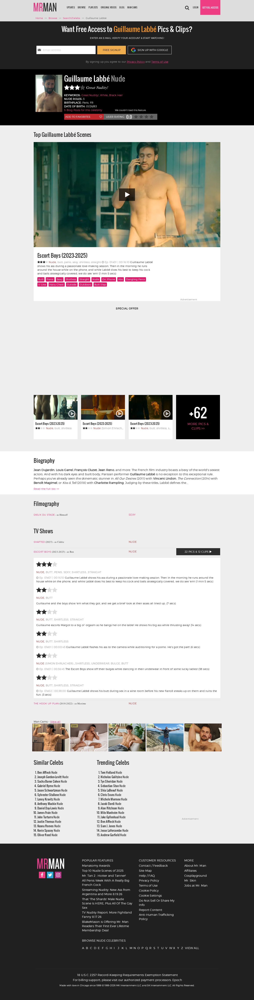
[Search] (187, 7)
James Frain (47, 812)
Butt (41, 279)
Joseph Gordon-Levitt (52, 777)
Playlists (93, 7)
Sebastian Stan (113, 786)
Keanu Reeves (48, 826)
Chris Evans (111, 794)
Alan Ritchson (112, 808)
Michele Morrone (114, 799)
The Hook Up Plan (46, 703)
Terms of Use (159, 61)
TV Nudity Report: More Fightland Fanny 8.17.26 (107, 915)
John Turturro (48, 817)
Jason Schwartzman (52, 790)
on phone (108, 279)
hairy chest (56, 284)
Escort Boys (42, 551)
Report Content (150, 910)
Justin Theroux (49, 821)
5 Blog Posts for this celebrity (83, 110)
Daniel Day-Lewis (50, 808)
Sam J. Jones (111, 826)
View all (55, 721)
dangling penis (135, 279)
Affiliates (190, 870)
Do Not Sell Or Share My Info (157, 903)
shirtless (71, 279)
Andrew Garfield (113, 835)
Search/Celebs (71, 18)
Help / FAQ (147, 875)
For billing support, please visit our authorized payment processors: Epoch (127, 980)
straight (84, 279)
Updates (71, 7)
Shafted (39, 541)
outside (72, 284)
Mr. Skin (190, 880)
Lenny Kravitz (48, 799)
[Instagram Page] (58, 875)
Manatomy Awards (96, 865)
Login (195, 7)
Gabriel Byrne (48, 786)
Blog (121, 7)
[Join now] (210, 7)
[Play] (127, 194)
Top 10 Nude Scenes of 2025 (103, 870)
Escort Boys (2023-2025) (62, 255)
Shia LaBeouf (112, 790)
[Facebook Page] (42, 875)
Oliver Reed (47, 835)
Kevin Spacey (48, 830)
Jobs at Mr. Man (196, 885)
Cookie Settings (150, 895)
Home (39, 18)
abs (120, 279)
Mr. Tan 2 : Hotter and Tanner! (104, 875)
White (104, 95)
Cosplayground (195, 875)
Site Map (145, 870)
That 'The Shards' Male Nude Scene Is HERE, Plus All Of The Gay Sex (107, 903)
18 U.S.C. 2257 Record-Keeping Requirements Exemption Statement (127, 975)
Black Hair (116, 95)
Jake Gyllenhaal (113, 817)
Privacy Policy (136, 61)
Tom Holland (111, 772)
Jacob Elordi (111, 803)
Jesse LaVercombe (114, 830)
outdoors (85, 284)
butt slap (100, 284)
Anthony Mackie (50, 803)
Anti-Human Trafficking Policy (156, 917)
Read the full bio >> (46, 488)
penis (50, 279)
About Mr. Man (195, 865)
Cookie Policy (149, 890)
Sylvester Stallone (51, 794)
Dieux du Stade (44, 514)
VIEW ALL (186, 948)
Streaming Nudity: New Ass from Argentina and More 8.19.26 (106, 892)
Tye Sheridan (112, 781)
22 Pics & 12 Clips (197, 551)
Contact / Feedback (153, 865)
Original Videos (109, 7)
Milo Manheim (112, 812)
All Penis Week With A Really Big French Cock (105, 883)
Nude (95, 279)
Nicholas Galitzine (115, 777)
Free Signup (111, 50)
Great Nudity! (90, 95)
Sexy (59, 279)
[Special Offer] (127, 351)
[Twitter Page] (50, 875)
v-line (42, 284)
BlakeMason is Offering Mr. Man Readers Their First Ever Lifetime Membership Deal (105, 926)
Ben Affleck (47, 772)
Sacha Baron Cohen (52, 781)
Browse (82, 7)
